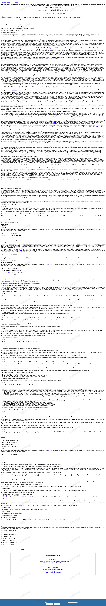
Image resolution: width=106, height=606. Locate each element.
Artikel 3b (20, 496)
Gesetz (16, 17)
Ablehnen (57, 604)
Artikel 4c (9, 498)
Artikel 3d (29, 496)
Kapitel (8, 456)
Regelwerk (4, 2)
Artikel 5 (53, 122)
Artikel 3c (24, 496)
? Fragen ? (53, 571)
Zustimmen (49, 604)
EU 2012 (8, 2)
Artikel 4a (35, 496)
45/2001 (2, 151)
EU (15, 2)
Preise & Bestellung (53, 567)
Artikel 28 (29, 179)
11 (7, 152)
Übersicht (50, 564)
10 (91, 150)
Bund (17, 2)
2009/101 (10, 47)
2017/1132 (44, 10)
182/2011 (7, 127)
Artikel (8, 274)
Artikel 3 (6, 285)
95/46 (10, 150)
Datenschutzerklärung (73, 602)
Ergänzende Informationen (7, 16)
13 (74, 179)
